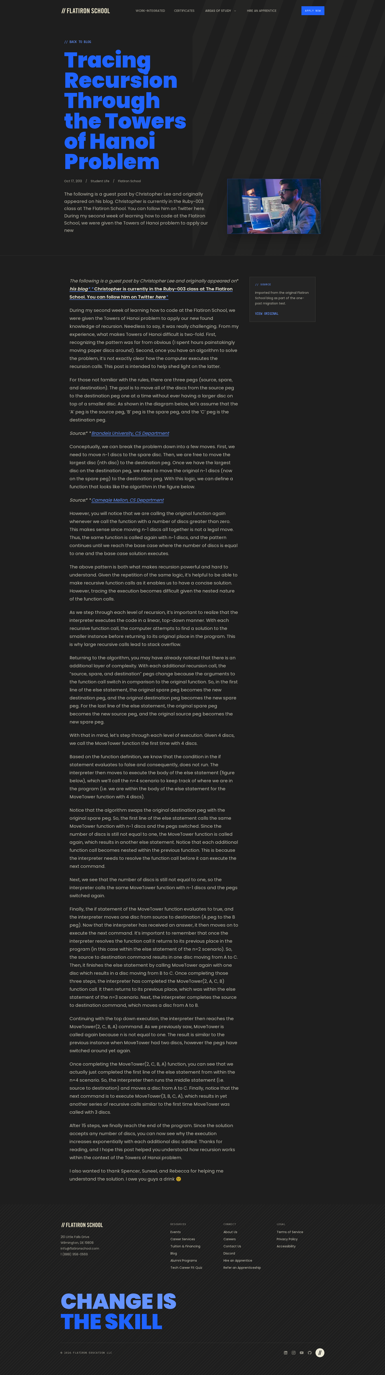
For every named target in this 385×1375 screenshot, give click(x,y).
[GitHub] (309, 1352)
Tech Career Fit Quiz (186, 1267)
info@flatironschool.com (80, 1248)
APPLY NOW (313, 10)
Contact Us (232, 1246)
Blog (173, 1253)
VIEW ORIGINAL (266, 314)
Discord (229, 1253)
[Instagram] (293, 1352)
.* (166, 297)
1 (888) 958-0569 (74, 1254)
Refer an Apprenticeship (242, 1267)
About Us (230, 1232)
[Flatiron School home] (82, 1225)
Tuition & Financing (185, 1246)
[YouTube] (301, 1352)
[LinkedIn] (285, 1352)
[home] (86, 11)
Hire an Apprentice (237, 1260)
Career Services (182, 1239)
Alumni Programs (183, 1260)
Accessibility (286, 1246)
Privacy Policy (287, 1239)
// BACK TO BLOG (77, 42)
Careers (229, 1239)
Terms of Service (290, 1232)
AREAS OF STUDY (218, 10)
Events (175, 1232)
